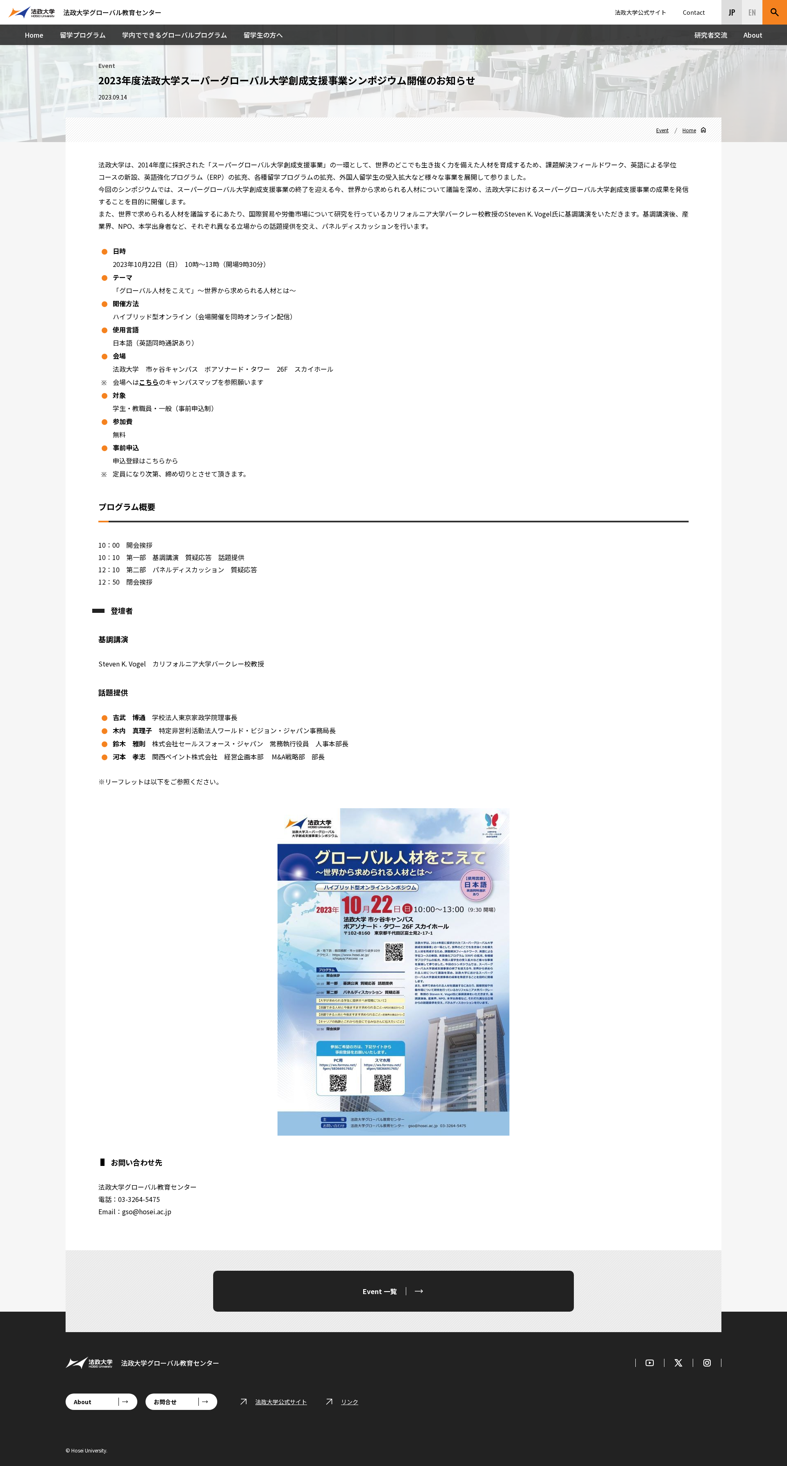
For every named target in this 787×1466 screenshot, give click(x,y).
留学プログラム (83, 35)
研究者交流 (710, 35)
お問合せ (165, 1402)
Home (34, 35)
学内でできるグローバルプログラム (174, 35)
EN (752, 12)
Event (662, 129)
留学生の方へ (263, 35)
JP (731, 12)
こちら (149, 382)
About (753, 35)
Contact (694, 12)
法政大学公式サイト (640, 12)
